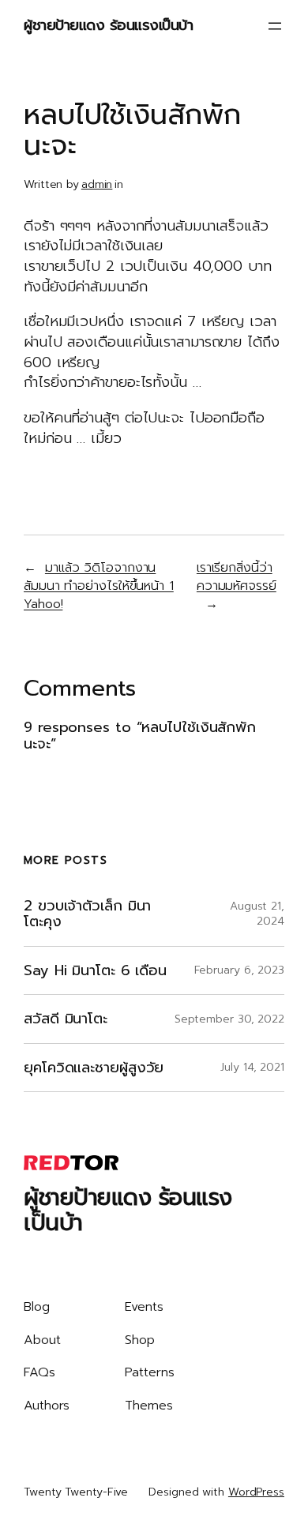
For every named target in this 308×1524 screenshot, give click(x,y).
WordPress (256, 1492)
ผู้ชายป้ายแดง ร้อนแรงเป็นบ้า (108, 25)
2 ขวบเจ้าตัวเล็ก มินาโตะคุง (87, 914)
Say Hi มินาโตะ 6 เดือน (95, 971)
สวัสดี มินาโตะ (65, 1019)
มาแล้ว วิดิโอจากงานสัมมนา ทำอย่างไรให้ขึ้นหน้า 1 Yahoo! (99, 585)
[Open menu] (274, 26)
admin (97, 184)
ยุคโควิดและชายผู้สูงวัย (93, 1068)
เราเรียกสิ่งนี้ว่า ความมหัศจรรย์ (236, 576)
